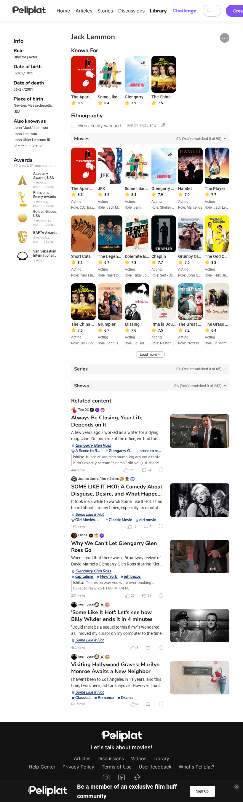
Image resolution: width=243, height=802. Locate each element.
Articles (84, 11)
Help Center (42, 766)
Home (63, 11)
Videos (138, 758)
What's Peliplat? (196, 766)
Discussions (131, 11)
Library (158, 11)
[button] (224, 38)
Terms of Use (117, 766)
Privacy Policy (78, 766)
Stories (105, 11)
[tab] (150, 138)
